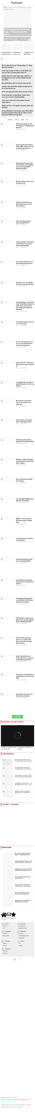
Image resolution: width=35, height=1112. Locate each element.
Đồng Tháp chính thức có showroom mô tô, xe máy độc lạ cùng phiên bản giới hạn (24, 657)
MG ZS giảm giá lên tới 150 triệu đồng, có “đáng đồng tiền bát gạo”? (16, 31)
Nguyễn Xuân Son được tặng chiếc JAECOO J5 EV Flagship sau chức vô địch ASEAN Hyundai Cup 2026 (17, 78)
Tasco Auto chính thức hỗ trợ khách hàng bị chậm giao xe (22, 893)
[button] (17, 716)
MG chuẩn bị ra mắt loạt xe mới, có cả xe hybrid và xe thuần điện (24, 402)
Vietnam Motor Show (24, 935)
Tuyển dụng (3, 1097)
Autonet (29, 1104)
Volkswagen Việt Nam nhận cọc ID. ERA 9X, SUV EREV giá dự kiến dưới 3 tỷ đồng (24, 600)
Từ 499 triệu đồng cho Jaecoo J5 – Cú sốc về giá (17, 54)
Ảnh (27, 119)
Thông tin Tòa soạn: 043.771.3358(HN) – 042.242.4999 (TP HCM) (15, 1099)
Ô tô (4, 928)
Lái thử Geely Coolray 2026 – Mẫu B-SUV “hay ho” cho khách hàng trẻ (23, 776)
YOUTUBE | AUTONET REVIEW (12, 722)
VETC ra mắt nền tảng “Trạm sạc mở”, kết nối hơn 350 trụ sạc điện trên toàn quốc (24, 343)
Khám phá (23, 931)
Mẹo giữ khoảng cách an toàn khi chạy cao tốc (6, 54)
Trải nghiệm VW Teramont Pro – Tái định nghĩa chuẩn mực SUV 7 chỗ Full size (23, 785)
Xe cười (5, 945)
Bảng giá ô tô (22, 926)
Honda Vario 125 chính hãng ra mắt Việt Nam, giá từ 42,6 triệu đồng (25, 676)
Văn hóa (21, 933)
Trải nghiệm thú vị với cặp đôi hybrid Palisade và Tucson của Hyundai (25, 384)
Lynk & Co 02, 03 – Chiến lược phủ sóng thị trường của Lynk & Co (25, 364)
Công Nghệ (7, 931)
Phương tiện (21, 938)
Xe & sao (5, 953)
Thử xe (22, 941)
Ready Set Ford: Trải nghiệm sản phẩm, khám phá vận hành (23, 901)
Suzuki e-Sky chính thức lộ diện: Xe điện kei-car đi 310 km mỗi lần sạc (24, 204)
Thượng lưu (7, 949)
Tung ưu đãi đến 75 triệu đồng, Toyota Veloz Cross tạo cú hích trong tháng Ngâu (25, 243)
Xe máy (5, 926)
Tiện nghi (5, 951)
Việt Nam (10, 119)
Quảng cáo (9, 1097)
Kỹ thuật (5, 933)
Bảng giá (22, 924)
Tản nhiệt (7, 941)
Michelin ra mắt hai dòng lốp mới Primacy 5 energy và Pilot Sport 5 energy (24, 461)
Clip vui (4, 943)
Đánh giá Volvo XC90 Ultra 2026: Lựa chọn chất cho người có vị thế (23, 760)
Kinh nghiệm (6, 935)
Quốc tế (17, 119)
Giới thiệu (15, 1097)
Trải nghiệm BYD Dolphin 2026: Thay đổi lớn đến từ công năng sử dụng (23, 769)
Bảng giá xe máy (23, 928)
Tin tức (4, 119)
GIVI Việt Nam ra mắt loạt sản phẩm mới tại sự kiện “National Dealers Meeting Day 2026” (25, 619)
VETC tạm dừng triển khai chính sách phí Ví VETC (17, 92)
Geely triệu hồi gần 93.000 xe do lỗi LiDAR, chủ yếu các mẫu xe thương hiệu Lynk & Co (24, 146)
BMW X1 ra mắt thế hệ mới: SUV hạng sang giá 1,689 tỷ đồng (24, 520)
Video (22, 119)
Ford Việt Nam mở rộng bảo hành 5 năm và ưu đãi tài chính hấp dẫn (25, 581)
